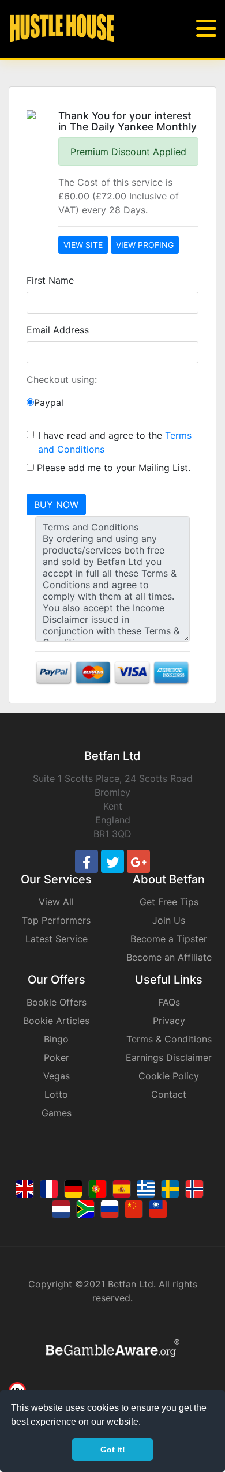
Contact (168, 1094)
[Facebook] (86, 861)
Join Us (168, 920)
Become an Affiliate (169, 957)
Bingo (56, 1039)
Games (57, 1113)
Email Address (58, 330)
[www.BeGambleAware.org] (112, 1347)
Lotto (56, 1094)
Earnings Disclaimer (169, 1057)
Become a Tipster (168, 938)
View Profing (145, 245)
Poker (56, 1057)
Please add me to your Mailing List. (112, 467)
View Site (83, 245)
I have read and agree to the (115, 442)
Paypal (48, 402)
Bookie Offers (57, 1002)
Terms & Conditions (169, 1039)
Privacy (169, 1020)
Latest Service (56, 938)
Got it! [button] (112, 1449)
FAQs (169, 1002)
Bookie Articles (56, 1020)
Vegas (56, 1076)
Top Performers (56, 920)
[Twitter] (112, 861)
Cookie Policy (168, 1076)
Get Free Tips (169, 902)
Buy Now (56, 504)
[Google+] (138, 861)
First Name (50, 280)
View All (56, 902)
